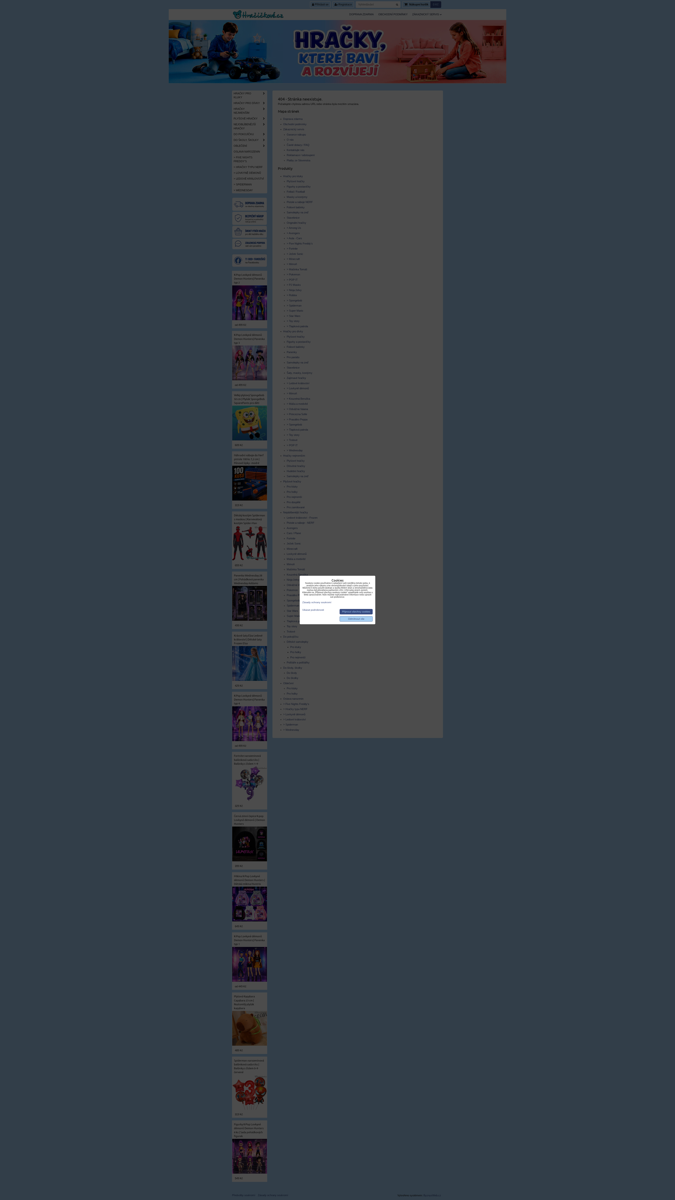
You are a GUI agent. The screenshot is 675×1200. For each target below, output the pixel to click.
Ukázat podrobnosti (313, 610)
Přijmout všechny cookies (356, 611)
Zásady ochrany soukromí (316, 602)
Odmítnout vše (356, 619)
